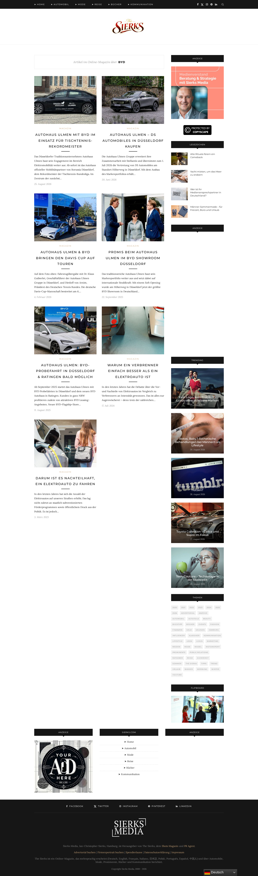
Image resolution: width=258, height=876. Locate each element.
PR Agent (189, 846)
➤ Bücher (115, 4)
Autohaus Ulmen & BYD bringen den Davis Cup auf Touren (65, 258)
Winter (215, 669)
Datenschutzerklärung (157, 852)
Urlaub (176, 669)
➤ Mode (80, 4)
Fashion (214, 624)
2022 (192, 607)
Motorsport (213, 647)
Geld (189, 630)
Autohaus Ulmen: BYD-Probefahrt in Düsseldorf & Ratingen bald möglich (65, 371)
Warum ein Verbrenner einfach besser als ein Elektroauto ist (132, 371)
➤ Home (39, 4)
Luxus (199, 641)
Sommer (177, 663)
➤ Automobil (60, 4)
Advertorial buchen (85, 852)
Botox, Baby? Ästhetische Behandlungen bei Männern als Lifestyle (197, 442)
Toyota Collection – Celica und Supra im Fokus (197, 533)
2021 (183, 607)
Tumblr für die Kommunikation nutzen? (197, 488)
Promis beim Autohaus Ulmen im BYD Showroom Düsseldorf (133, 258)
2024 (209, 607)
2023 (200, 607)
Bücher (190, 624)
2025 (218, 607)
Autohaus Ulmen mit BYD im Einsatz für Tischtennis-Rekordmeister (65, 140)
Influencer (179, 635)
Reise (190, 658)
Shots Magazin (170, 846)
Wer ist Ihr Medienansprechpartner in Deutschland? (205, 192)
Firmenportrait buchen (111, 852)
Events (202, 624)
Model (198, 647)
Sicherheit (203, 658)
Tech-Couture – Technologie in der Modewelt (197, 578)
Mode (187, 647)
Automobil (178, 619)
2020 (175, 607)
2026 (175, 613)
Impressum (177, 852)
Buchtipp (177, 624)
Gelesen (200, 630)
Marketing (212, 641)
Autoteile (193, 619)
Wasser (189, 669)
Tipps (204, 663)
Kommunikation (212, 635)
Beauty (207, 619)
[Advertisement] (197, 294)
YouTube (177, 675)
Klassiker (194, 635)
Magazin (65, 128)
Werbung (202, 669)
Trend (214, 663)
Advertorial (188, 613)
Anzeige (203, 613)
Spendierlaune (134, 852)
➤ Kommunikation (140, 4)
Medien (176, 647)
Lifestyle (178, 641)
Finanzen (177, 630)
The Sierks (191, 663)
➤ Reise (97, 4)
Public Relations (199, 652)
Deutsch (217, 872)
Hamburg (214, 630)
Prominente (179, 652)
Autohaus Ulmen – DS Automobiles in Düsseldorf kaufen (133, 140)
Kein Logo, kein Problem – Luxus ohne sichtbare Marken (197, 399)
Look (189, 641)
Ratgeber (178, 658)
